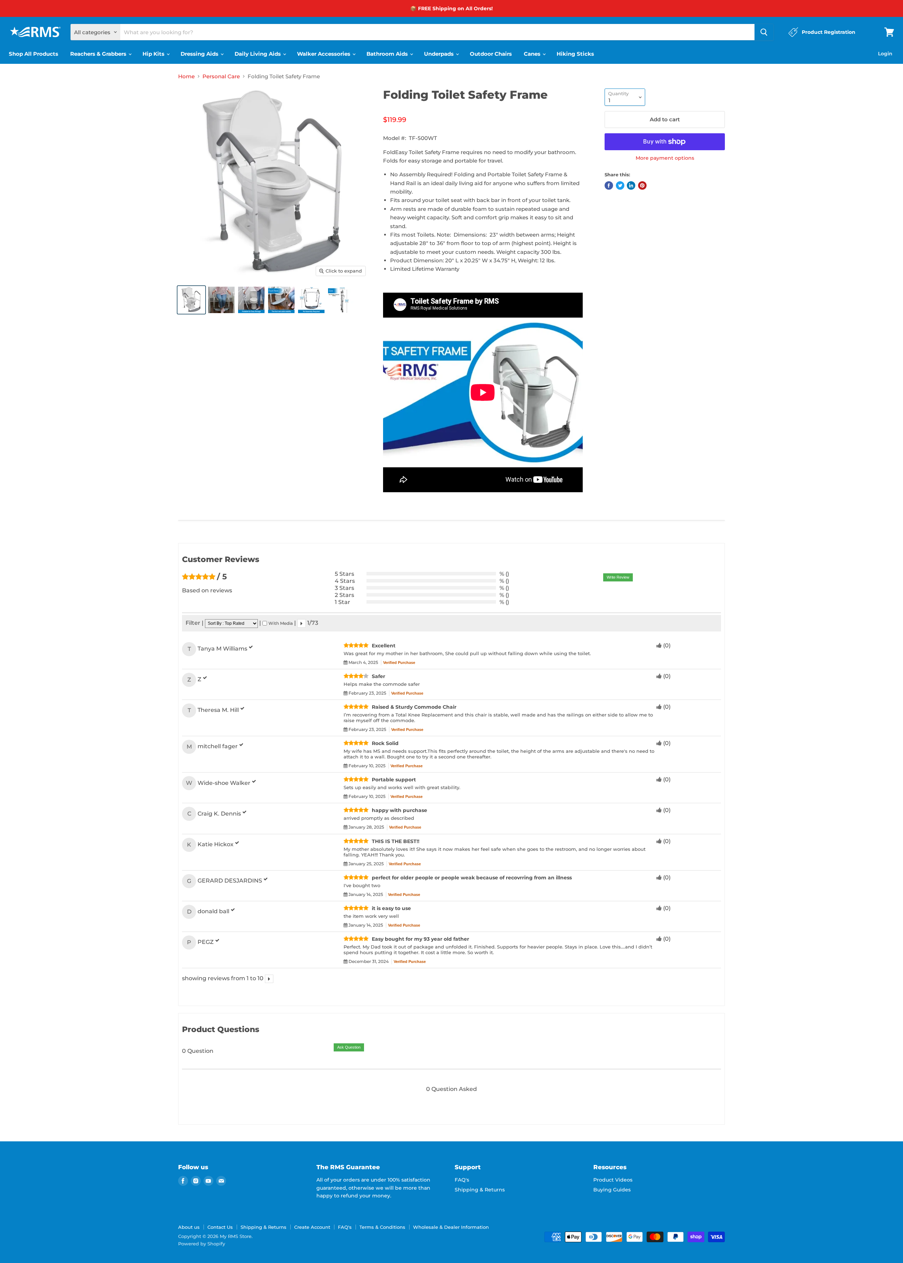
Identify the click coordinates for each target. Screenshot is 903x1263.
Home (186, 76)
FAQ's (462, 1180)
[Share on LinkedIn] (631, 185)
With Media (280, 623)
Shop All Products (33, 53)
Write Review (618, 577)
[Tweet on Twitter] (620, 185)
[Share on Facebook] (609, 185)
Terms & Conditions (382, 1227)
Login (885, 53)
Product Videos (612, 1180)
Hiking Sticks (575, 53)
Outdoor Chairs (491, 53)
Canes (533, 53)
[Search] (764, 32)
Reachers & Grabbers (99, 53)
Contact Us (220, 1227)
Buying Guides (612, 1189)
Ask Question (348, 1047)
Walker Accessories (324, 53)
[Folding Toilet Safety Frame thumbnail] (191, 300)
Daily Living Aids (258, 53)
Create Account (312, 1227)
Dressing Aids (200, 53)
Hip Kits (154, 53)
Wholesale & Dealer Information (451, 1227)
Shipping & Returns (480, 1189)
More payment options (665, 158)
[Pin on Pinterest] (642, 185)
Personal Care (221, 76)
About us (189, 1227)
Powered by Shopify (201, 1243)
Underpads (439, 53)
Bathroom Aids (387, 53)
